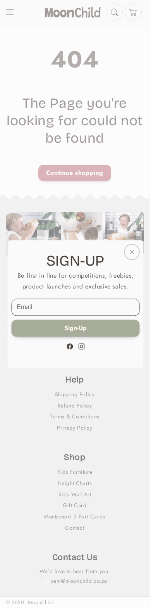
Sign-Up (75, 328)
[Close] (132, 252)
